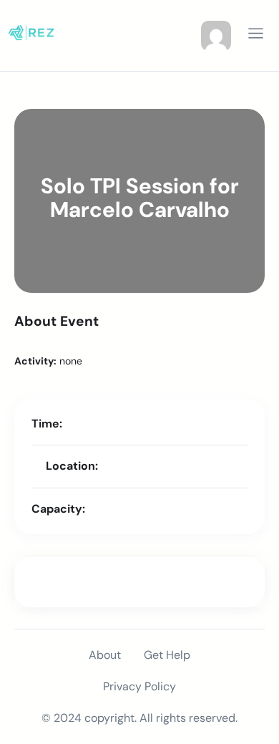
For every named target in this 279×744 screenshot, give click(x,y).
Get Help (167, 654)
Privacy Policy (139, 686)
